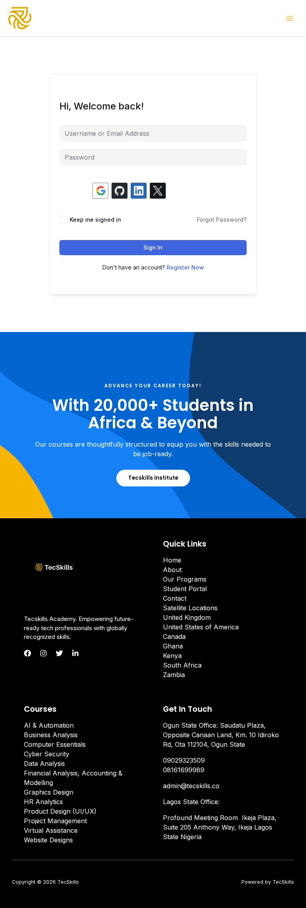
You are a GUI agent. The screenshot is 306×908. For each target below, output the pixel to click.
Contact (174, 598)
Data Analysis (44, 763)
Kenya (172, 656)
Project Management (55, 821)
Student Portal (185, 589)
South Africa (182, 665)
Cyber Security (46, 754)
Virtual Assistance (51, 830)
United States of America (201, 627)
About (172, 570)
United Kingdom (187, 617)
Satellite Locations (190, 608)
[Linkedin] (75, 653)
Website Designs (48, 840)
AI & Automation (49, 725)
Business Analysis (51, 735)
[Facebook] (27, 653)
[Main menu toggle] (289, 18)
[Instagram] (43, 653)
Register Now (185, 267)
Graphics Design (48, 792)
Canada (174, 636)
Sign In (153, 247)
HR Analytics (43, 802)
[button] (153, 478)
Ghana (173, 646)
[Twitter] (59, 653)
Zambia (174, 675)
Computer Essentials (55, 744)
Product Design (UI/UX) (60, 811)
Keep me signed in (95, 219)
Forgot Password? (222, 219)
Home (172, 560)
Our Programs (184, 579)
